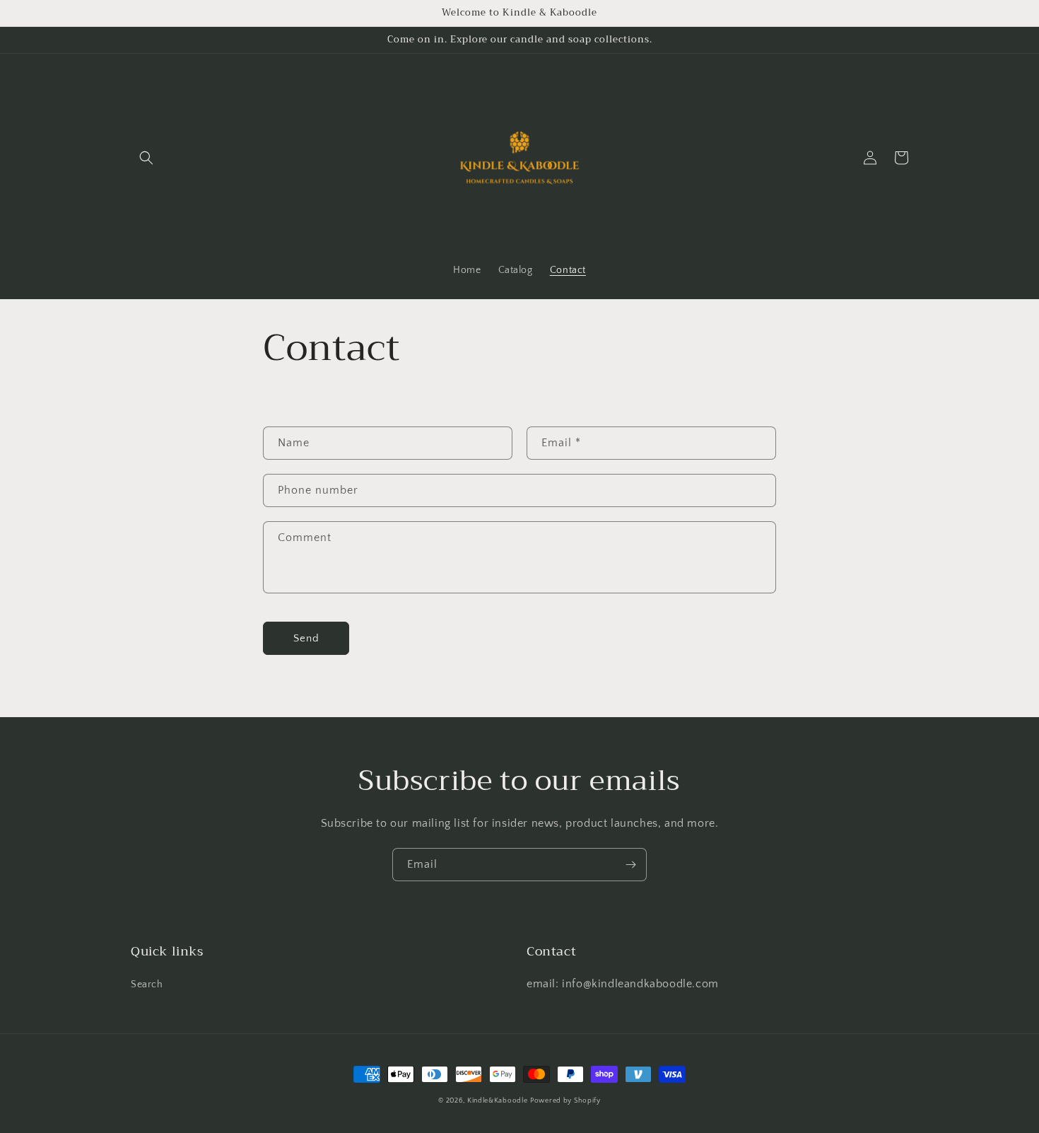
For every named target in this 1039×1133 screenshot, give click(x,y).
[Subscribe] (630, 864)
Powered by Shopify (565, 1101)
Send (306, 638)
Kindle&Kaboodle (497, 1101)
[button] (146, 157)
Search (147, 984)
